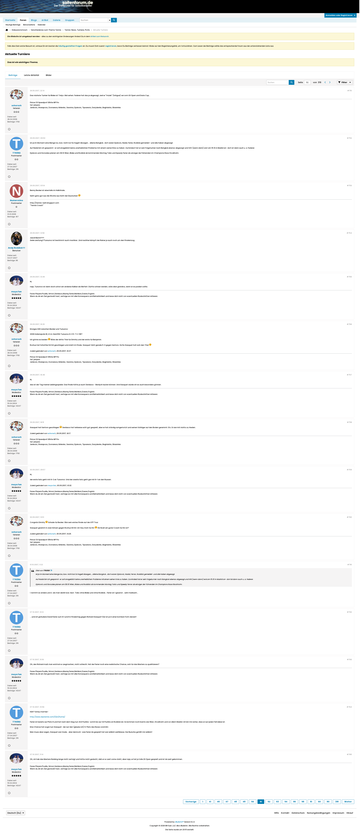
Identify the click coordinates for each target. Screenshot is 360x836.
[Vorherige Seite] (325, 82)
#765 (349, 754)
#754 (349, 233)
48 (235, 801)
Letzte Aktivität (31, 75)
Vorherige (190, 801)
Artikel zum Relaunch (100, 36)
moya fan (52, 485)
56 (303, 801)
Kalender (41, 25)
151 (328, 801)
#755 (349, 277)
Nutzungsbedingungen (318, 812)
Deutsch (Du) (14, 812)
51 (261, 801)
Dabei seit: (12, 116)
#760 (349, 517)
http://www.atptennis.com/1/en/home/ (47, 717)
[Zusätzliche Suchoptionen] (109, 20)
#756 (349, 324)
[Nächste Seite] (329, 82)
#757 (349, 375)
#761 (349, 564)
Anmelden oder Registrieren (339, 15)
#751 (349, 90)
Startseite (10, 20)
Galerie (56, 20)
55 (294, 801)
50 (252, 801)
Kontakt (285, 812)
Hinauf (349, 812)
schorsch (51, 351)
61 (311, 801)
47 (227, 801)
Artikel (45, 20)
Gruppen (69, 20)
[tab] (13, 75)
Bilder (49, 75)
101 (319, 801)
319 (336, 801)
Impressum (338, 812)
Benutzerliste (29, 25)
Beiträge (13, 75)
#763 (349, 659)
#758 (349, 422)
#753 (349, 185)
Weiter (348, 801)
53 (277, 801)
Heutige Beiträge (13, 25)
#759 (349, 469)
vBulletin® (179, 822)
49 (244, 801)
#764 (349, 707)
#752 (349, 138)
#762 (349, 612)
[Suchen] (114, 20)
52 (269, 801)
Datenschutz (298, 812)
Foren (23, 20)
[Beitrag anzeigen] (51, 570)
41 (210, 801)
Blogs (34, 20)
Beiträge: (11, 122)
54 (286, 801)
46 (218, 801)
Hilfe (276, 812)
